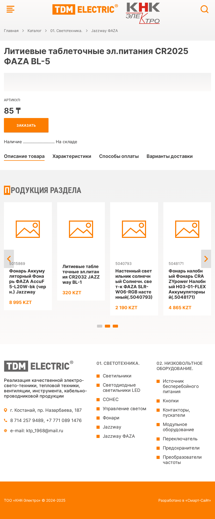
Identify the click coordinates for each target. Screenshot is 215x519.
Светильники (117, 375)
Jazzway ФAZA (104, 30)
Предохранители (181, 448)
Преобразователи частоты (182, 459)
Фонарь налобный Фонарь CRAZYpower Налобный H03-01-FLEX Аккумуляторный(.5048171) (187, 284)
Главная (11, 30)
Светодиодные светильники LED (121, 387)
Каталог (34, 30)
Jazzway (112, 427)
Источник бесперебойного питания (181, 386)
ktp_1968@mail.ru (44, 430)
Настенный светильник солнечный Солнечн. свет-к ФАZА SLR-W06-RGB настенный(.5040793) (134, 284)
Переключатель (180, 438)
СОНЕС (111, 399)
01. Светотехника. (66, 30)
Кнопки (171, 400)
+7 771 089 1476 (64, 420)
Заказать (26, 125)
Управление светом (124, 408)
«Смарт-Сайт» (198, 500)
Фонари (111, 417)
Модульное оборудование (178, 427)
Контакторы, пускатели (176, 412)
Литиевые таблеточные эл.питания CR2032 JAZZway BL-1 (81, 274)
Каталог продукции (10, 9)
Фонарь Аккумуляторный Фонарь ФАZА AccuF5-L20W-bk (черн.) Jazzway (27, 281)
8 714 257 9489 (27, 420)
